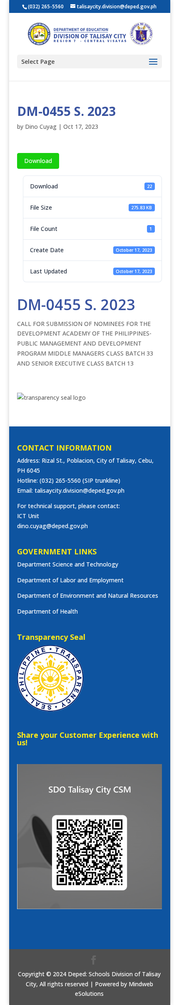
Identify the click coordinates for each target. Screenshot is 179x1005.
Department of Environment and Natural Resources (87, 595)
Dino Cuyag (41, 126)
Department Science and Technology (67, 564)
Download (38, 161)
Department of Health (47, 611)
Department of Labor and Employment (70, 580)
